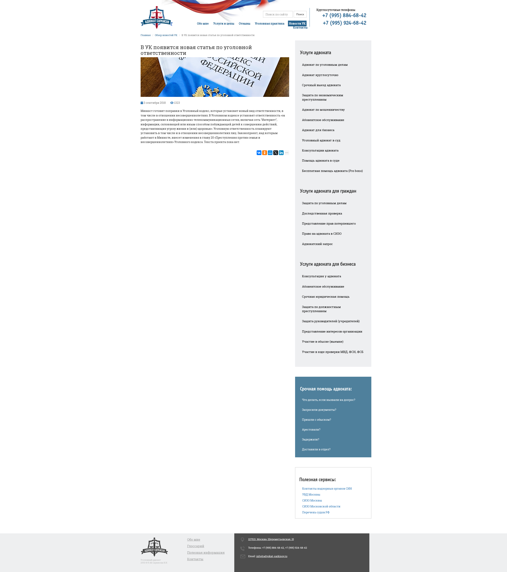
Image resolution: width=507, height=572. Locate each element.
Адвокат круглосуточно (320, 75)
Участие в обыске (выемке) (322, 341)
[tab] (333, 50)
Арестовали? (311, 429)
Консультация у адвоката (321, 276)
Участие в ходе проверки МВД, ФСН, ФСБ (332, 352)
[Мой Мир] (270, 152)
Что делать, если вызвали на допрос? (328, 400)
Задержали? (310, 439)
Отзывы (244, 23)
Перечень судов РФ (316, 512)
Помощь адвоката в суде (320, 160)
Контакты (300, 27)
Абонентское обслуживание (323, 120)
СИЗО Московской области (321, 506)
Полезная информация (206, 552)
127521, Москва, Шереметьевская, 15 (271, 539)
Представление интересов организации (332, 331)
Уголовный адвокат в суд (321, 140)
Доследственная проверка (322, 213)
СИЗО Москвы (312, 500)
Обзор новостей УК (166, 35)
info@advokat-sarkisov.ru (271, 556)
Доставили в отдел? (316, 449)
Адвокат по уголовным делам (325, 65)
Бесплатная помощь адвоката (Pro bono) (332, 171)
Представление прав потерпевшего (329, 223)
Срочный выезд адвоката (321, 85)
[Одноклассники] (264, 152)
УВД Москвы (311, 494)
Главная (146, 35)
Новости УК (297, 23)
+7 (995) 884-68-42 (344, 15)
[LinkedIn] (281, 152)
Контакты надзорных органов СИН (327, 488)
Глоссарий (195, 546)
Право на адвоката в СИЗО (322, 233)
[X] (275, 152)
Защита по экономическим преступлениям (322, 97)
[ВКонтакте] (259, 152)
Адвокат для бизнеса (318, 130)
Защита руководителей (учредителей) (331, 321)
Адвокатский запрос (317, 244)
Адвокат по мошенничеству (323, 110)
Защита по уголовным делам (324, 203)
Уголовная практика (269, 23)
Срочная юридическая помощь (326, 296)
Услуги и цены (223, 23)
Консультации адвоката (320, 150)
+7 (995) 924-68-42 (344, 23)
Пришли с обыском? (316, 419)
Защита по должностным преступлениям (321, 309)
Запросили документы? (319, 410)
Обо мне (203, 23)
